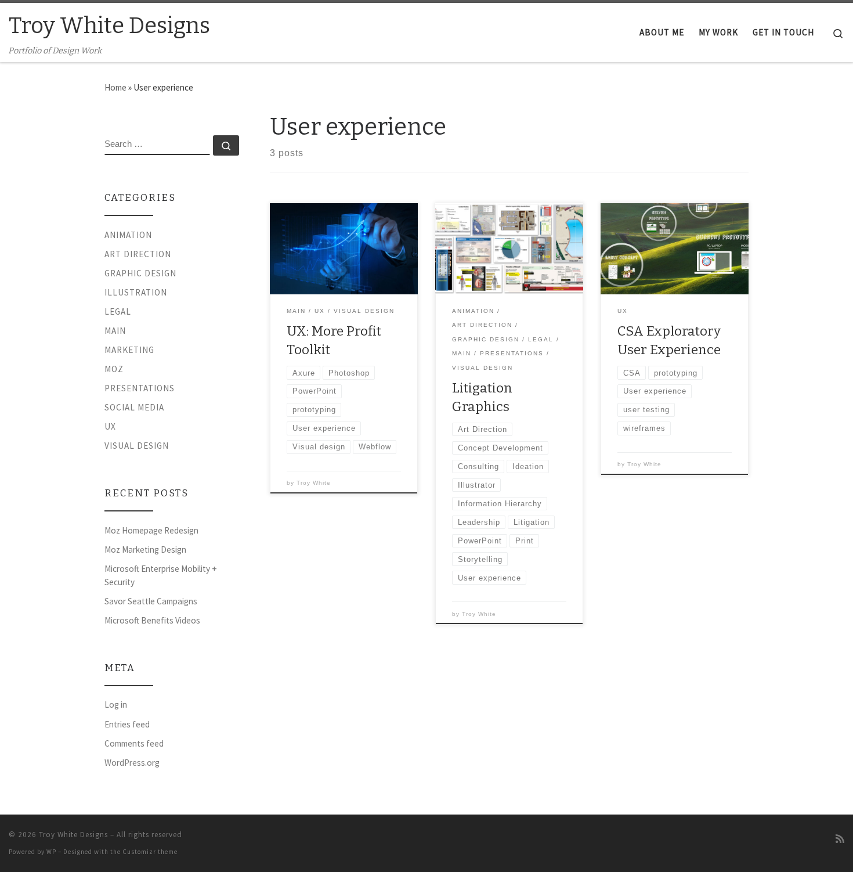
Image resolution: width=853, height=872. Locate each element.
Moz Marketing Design (145, 549)
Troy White (314, 483)
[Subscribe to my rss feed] (840, 839)
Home (115, 87)
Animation (128, 234)
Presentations (139, 388)
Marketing (129, 349)
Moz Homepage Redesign (151, 530)
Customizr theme (150, 852)
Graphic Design (140, 273)
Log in (115, 704)
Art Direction (137, 254)
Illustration (135, 292)
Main (115, 330)
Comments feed (134, 743)
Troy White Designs (73, 834)
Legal (117, 311)
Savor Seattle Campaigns (150, 601)
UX (110, 426)
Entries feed (127, 724)
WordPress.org (132, 762)
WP (51, 852)
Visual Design (136, 445)
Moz (114, 368)
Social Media (134, 407)
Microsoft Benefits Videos (152, 620)
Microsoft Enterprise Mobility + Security (160, 575)
